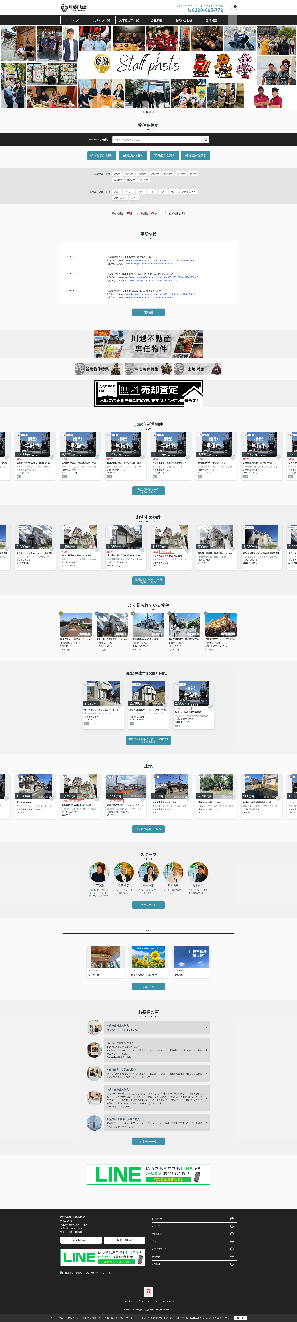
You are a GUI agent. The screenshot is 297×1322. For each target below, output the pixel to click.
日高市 (141, 191)
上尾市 (152, 191)
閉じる (240, 1318)
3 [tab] (150, 112)
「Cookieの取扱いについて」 (200, 1318)
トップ (74, 20)
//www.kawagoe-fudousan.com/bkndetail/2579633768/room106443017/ (160, 260)
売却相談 (211, 20)
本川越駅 (142, 173)
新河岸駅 (129, 173)
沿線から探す (135, 155)
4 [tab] (153, 112)
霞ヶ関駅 (181, 173)
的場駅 (193, 173)
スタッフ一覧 (101, 20)
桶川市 (174, 191)
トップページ (158, 1218)
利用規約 (129, 1301)
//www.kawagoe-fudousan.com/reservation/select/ (149, 263)
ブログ (155, 1241)
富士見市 (129, 191)
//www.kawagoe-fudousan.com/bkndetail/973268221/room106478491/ (163, 277)
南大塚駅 (168, 173)
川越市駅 (155, 173)
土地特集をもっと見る (148, 829)
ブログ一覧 (148, 987)
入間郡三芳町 (120, 198)
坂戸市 (163, 191)
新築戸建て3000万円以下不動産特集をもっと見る (148, 740)
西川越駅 (131, 180)
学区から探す (197, 155)
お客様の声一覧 (129, 20)
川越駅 (117, 173)
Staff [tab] (148, 930)
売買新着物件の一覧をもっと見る (148, 491)
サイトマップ (168, 1301)
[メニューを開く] (232, 20)
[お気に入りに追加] (6, 457)
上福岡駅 (118, 180)
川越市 (117, 191)
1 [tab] (144, 112)
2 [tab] (147, 112)
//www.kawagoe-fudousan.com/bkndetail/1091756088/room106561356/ (160, 294)
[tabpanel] (148, 67)
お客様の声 (157, 1234)
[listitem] (80, 456)
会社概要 (156, 20)
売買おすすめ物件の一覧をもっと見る (148, 581)
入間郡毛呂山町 (189, 191)
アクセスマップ (159, 1249)
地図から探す (166, 155)
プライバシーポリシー (148, 1301)
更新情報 (148, 312)
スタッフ (156, 1226)
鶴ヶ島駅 (144, 180)
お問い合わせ (184, 20)
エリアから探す (104, 155)
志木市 (134, 198)
